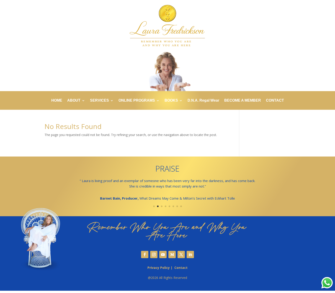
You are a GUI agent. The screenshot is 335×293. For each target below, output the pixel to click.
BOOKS (171, 100)
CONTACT (275, 100)
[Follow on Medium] (172, 254)
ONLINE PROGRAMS (137, 100)
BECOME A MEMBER (242, 100)
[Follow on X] (181, 254)
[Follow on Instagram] (153, 254)
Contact (181, 267)
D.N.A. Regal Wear (203, 100)
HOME (56, 100)
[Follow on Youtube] (163, 254)
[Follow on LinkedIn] (190, 254)
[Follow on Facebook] (144, 254)
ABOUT (73, 100)
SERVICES (99, 100)
